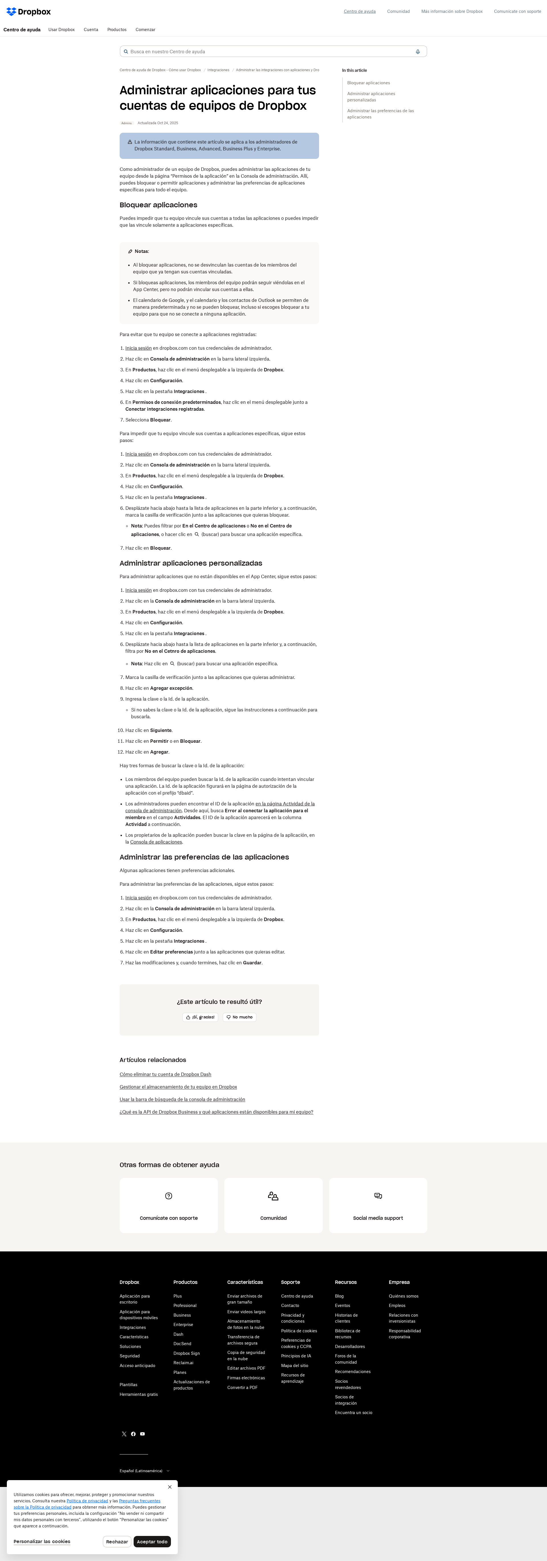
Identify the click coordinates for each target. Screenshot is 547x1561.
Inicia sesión (138, 348)
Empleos (397, 1305)
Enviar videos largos (246, 1311)
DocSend (182, 1343)
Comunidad (398, 11)
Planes (180, 1372)
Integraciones (133, 1327)
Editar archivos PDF (246, 1368)
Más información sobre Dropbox (452, 11)
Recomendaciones (353, 1371)
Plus (178, 1296)
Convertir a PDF (242, 1387)
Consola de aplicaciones (156, 842)
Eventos (342, 1305)
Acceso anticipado (137, 1365)
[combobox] (273, 51)
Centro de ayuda (360, 11)
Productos (116, 29)
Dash (178, 1334)
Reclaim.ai (183, 1362)
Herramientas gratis (139, 1394)
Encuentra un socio (353, 1412)
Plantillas (128, 1384)
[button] (126, 51)
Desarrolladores (350, 1346)
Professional (185, 1305)
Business (182, 1315)
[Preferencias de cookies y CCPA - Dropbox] (92, 1517)
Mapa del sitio (294, 1365)
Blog (339, 1296)
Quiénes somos (404, 1296)
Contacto (290, 1305)
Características (134, 1336)
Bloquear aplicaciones (368, 82)
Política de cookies (299, 1330)
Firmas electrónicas (246, 1377)
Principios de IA (296, 1355)
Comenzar (145, 29)
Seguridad (130, 1355)
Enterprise (183, 1324)
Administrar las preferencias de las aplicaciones (380, 113)
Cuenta (91, 29)
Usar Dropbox (61, 29)
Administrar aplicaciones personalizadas (371, 96)
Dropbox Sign (187, 1353)
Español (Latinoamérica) (141, 1470)
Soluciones (130, 1346)
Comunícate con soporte (517, 11)
